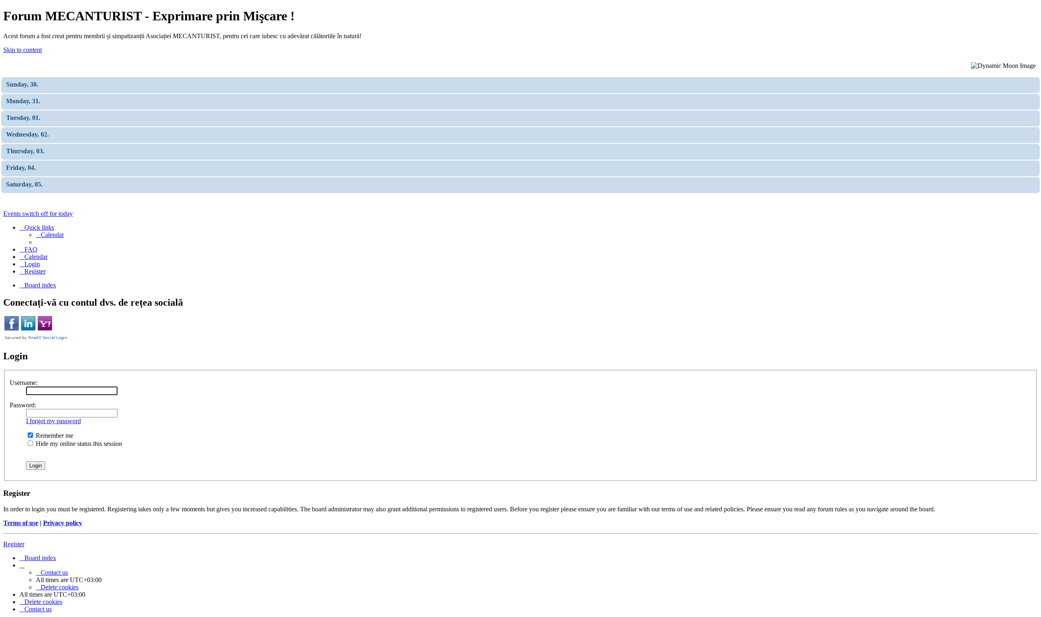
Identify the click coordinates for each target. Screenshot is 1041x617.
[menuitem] (50, 234)
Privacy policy (62, 522)
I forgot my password (53, 420)
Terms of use (20, 522)
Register (13, 544)
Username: (23, 382)
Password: (23, 405)
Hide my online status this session (78, 443)
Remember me (53, 435)
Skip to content (22, 49)
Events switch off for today (38, 213)
